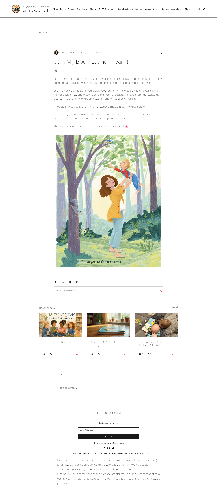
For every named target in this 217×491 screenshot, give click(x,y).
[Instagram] (199, 9)
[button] (174, 32)
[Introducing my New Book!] (60, 325)
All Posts (43, 32)
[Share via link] (77, 281)
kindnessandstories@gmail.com (109, 443)
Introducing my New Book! (58, 341)
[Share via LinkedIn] (69, 281)
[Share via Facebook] (55, 281)
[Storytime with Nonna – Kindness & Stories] (156, 325)
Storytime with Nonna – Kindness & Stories (153, 343)
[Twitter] (203, 9)
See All (174, 307)
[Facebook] (194, 9)
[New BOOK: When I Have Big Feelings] (108, 325)
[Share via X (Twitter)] (62, 281)
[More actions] (161, 52)
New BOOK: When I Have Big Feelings (107, 343)
